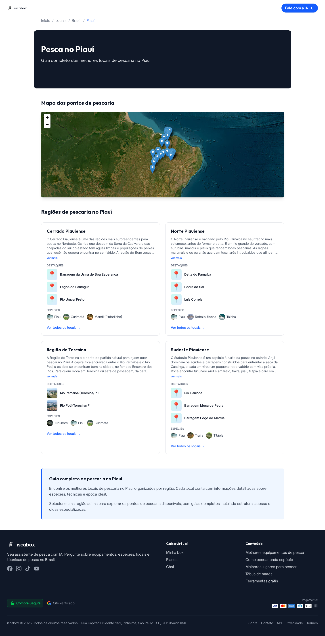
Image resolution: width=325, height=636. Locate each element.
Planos (172, 559)
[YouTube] (36, 568)
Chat (170, 567)
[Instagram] (18, 568)
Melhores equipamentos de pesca (274, 552)
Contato (267, 623)
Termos (312, 623)
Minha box (175, 552)
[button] (152, 169)
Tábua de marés (259, 574)
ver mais (52, 257)
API (279, 623)
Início (45, 20)
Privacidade (294, 623)
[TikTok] (27, 568)
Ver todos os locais (63, 327)
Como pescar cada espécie (269, 559)
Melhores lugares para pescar (271, 567)
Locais (61, 20)
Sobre (253, 623)
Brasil (76, 20)
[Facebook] (10, 568)
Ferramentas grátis (261, 581)
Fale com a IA (296, 8)
